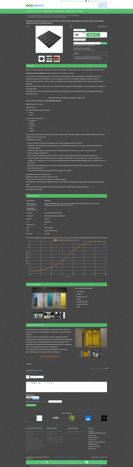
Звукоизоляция (48, 11)
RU (62, 1)
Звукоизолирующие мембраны (55, 439)
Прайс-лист (92, 439)
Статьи (74, 11)
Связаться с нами (94, 446)
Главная (29, 15)
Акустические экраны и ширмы (34, 441)
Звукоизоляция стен (52, 433)
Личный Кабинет (93, 444)
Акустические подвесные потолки (35, 447)
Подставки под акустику (32, 439)
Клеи (27, 451)
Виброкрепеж (71, 433)
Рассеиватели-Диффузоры (32, 443)
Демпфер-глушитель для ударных (34, 445)
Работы (67, 11)
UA (65, 1)
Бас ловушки (29, 437)
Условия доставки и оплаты (97, 433)
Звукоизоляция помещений (54, 431)
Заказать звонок (102, 6)
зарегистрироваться (41, 378)
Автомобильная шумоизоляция (55, 441)
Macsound (49, 435)
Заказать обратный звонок (49, 356)
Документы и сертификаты (96, 442)
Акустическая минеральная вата (55, 437)
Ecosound (87, 48)
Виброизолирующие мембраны (76, 431)
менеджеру (92, 187)
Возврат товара (93, 437)
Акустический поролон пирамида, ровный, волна (56, 15)
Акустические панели (31, 434)
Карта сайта (92, 448)
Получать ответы (30, 401)
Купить (94, 35)
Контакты (80, 11)
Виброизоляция (59, 11)
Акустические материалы (34, 11)
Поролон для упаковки (32, 449)
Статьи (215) (92, 435)
